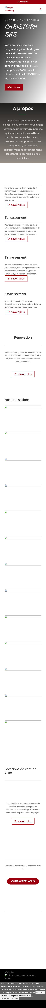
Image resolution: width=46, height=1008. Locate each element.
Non (42, 992)
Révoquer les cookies (9, 998)
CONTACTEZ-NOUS (23, 881)
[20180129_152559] (23, 722)
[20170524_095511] (23, 591)
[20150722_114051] (23, 643)
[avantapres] (23, 486)
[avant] (23, 407)
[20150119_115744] (23, 433)
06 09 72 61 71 (23, 957)
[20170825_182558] (23, 565)
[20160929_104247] (23, 617)
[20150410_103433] (23, 696)
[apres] (23, 460)
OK (37, 992)
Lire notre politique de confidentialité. (15, 995)
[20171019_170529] (23, 538)
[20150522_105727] (23, 670)
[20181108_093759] (23, 512)
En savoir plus (16, 205)
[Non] (32, 996)
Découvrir (13, 87)
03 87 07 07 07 (23, 2)
